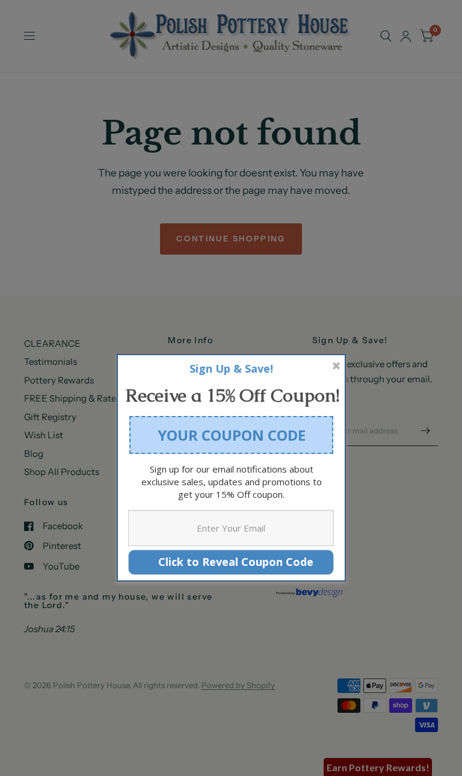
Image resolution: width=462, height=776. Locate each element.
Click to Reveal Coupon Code (231, 561)
